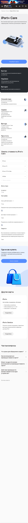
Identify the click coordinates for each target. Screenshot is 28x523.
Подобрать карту (14, 61)
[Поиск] (16, 6)
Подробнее (8, 312)
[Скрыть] (26, 2)
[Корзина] (26, 6)
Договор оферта (5, 380)
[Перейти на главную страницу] (8, 6)
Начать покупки (14, 261)
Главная (3, 11)
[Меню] (2, 6)
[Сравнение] (20, 6)
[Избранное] (23, 6)
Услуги (7, 11)
